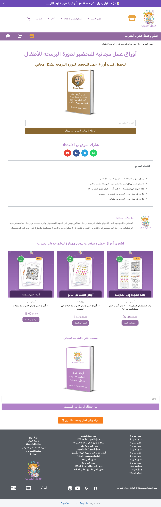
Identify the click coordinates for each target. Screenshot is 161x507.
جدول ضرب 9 (136, 463)
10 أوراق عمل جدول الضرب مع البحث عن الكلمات (121, 193)
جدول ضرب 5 (136, 449)
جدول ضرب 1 (136, 436)
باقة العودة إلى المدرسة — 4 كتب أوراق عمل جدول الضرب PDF (115, 188)
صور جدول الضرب (88, 436)
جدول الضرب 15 (89, 463)
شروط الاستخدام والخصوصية (33, 447)
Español (65, 503)
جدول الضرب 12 (89, 459)
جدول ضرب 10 (135, 466)
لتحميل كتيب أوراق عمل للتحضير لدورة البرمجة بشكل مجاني (117, 183)
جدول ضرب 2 (136, 439)
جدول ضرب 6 (136, 453)
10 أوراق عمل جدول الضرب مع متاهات (126, 199)
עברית (75, 503)
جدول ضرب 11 (135, 469)
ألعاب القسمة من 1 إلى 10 (88, 456)
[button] (93, 153)
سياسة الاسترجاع (33, 451)
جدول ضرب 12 (135, 473)
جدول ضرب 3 (136, 442)
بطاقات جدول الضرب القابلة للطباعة (88, 442)
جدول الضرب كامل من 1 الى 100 (89, 466)
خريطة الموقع (34, 441)
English (84, 503)
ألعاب (52, 18)
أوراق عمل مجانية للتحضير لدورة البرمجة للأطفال (122, 178)
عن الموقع (33, 437)
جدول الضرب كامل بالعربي (88, 449)
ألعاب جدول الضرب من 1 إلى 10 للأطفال (89, 453)
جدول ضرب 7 (136, 456)
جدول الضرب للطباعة (73, 18)
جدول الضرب (96, 18)
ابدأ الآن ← (52, 3)
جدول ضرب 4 (136, 446)
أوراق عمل (130, 301)
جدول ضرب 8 (136, 459)
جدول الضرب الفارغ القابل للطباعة (88, 469)
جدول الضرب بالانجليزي (89, 446)
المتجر (39, 18)
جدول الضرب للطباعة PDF (89, 439)
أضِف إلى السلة (130, 323)
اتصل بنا (33, 454)
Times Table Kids (33, 444)
